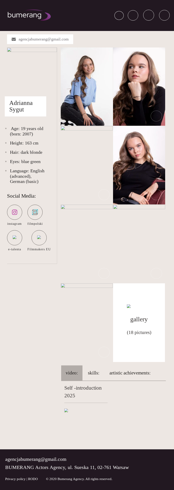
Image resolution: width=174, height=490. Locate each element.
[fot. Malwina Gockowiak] (87, 86)
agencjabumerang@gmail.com (44, 39)
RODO (33, 479)
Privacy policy (15, 479)
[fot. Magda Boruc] (87, 322)
